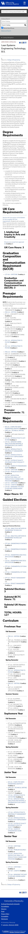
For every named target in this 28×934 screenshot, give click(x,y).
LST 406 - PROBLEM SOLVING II (14, 471)
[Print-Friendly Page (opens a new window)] (23, 42)
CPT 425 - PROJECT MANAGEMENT (15, 578)
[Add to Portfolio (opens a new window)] (20, 42)
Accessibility (4, 916)
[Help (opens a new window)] (25, 42)
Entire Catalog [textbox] (6, 21)
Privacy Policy (5, 914)
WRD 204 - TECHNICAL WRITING (14, 430)
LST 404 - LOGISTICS (11, 484)
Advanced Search (6, 31)
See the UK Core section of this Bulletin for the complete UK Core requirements (14, 219)
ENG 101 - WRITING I (11, 312)
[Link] (14, 901)
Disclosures (4, 919)
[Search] (25, 25)
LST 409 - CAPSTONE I (11, 274)
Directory (3, 909)
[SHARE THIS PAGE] (22, 43)
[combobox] (14, 11)
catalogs (6, 931)
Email (2, 911)
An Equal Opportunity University (10, 904)
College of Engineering (13, 60)
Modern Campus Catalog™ (17, 932)
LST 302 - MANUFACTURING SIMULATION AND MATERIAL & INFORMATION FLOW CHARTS (14, 443)
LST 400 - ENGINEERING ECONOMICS (16, 549)
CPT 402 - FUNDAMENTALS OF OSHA (15, 566)
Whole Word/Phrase (9, 28)
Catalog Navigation (8, 37)
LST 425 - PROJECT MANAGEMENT (15, 583)
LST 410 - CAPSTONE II (11, 482)
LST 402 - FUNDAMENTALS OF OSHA (15, 572)
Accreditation (5, 906)
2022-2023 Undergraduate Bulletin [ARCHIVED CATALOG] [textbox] (14, 11)
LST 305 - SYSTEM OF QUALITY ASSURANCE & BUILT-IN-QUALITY (17, 825)
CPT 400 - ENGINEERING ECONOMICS (16, 543)
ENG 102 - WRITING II (11, 352)
